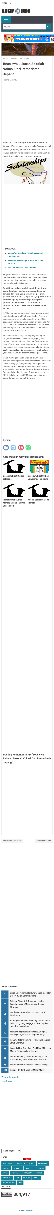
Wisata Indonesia (10, 1077)
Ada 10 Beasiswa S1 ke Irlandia (21, 267)
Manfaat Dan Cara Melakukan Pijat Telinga (29, 1065)
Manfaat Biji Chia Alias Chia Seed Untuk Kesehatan (27, 1014)
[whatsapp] (28, 447)
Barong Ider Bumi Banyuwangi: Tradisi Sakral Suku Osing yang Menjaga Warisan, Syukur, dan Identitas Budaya (30, 1023)
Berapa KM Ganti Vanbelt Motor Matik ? (28, 1070)
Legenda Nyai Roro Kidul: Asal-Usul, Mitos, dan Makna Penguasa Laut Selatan (30, 1049)
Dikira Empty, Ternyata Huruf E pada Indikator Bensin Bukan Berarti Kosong (30, 994)
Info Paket (6, 1081)
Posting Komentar (10, 80)
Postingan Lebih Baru (12, 841)
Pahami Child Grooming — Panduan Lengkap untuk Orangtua (30, 1041)
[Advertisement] (27, 878)
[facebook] (6, 447)
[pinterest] (21, 447)
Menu (6, 19)
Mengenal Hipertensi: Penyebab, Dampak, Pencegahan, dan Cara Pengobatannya (28, 1033)
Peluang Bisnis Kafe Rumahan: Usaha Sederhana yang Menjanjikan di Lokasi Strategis (27, 1004)
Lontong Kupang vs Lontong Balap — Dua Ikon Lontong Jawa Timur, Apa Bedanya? (28, 1057)
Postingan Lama (44, 841)
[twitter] (13, 447)
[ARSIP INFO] (15, 11)
